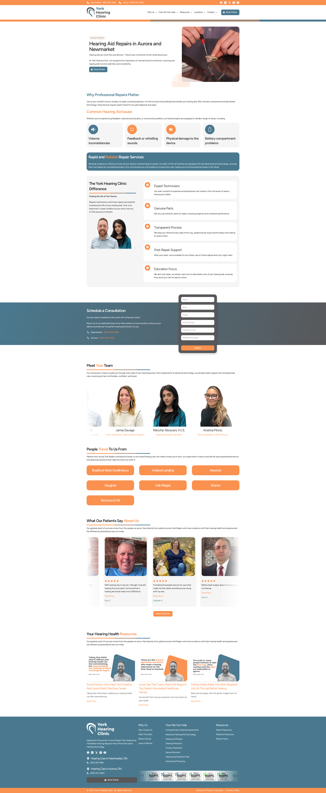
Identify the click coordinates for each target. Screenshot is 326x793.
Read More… (126, 596)
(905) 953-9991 (109, 2)
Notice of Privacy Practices (209, 790)
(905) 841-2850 (137, 2)
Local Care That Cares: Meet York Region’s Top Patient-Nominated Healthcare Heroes (163, 688)
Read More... (92, 701)
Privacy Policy (232, 790)
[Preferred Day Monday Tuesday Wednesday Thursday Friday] (197, 322)
